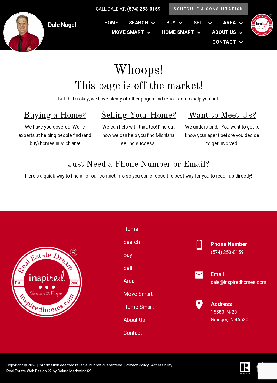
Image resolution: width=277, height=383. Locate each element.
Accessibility (161, 365)
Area (128, 281)
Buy (127, 255)
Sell (127, 268)
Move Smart (138, 294)
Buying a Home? (55, 115)
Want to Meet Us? (222, 115)
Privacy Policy (137, 365)
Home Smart (138, 307)
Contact (132, 333)
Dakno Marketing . (74, 371)
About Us (134, 320)
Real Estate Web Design (27, 371)
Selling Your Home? (138, 115)
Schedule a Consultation (208, 9)
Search (131, 242)
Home (111, 23)
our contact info (108, 176)
